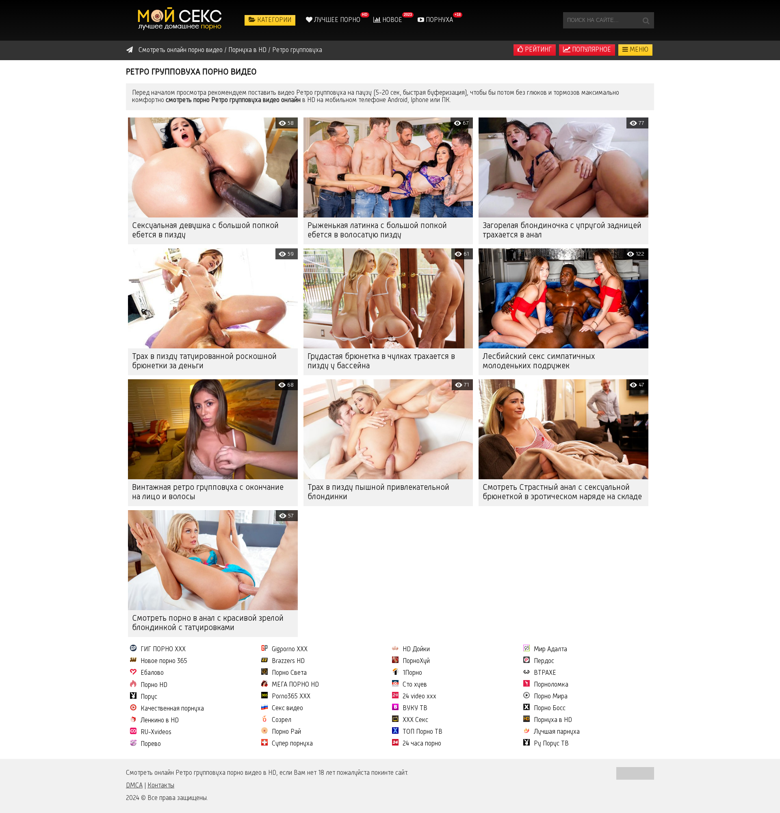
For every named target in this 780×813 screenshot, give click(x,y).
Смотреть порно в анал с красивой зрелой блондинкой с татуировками (208, 623)
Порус (149, 697)
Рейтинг (537, 50)
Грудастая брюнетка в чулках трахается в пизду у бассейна (381, 361)
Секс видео (287, 708)
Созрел (281, 720)
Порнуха (438, 20)
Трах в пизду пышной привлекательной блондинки (378, 492)
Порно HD (154, 685)
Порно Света (289, 673)
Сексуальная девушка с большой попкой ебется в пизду (205, 230)
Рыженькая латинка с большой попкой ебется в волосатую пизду (377, 230)
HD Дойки (416, 649)
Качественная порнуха (172, 709)
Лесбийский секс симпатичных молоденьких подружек (539, 361)
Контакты (160, 786)
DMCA (134, 786)
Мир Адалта (550, 649)
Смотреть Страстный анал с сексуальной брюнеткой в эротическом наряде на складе (562, 492)
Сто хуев (415, 685)
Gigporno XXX (290, 649)
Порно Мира (551, 696)
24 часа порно (422, 744)
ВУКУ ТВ (415, 708)
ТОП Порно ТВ (422, 732)
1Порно (412, 673)
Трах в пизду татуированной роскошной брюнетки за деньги (204, 361)
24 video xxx (419, 696)
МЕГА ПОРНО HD (295, 685)
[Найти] (646, 20)
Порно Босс (550, 708)
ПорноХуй (416, 661)
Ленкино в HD (160, 720)
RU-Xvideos (156, 732)
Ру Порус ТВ (551, 744)
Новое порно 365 (164, 661)
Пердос (544, 661)
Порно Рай (286, 732)
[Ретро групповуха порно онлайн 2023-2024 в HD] (181, 20)
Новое (391, 20)
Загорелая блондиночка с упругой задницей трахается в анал (562, 230)
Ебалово (152, 673)
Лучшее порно (336, 20)
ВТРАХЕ (545, 673)
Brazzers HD (288, 661)
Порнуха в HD (553, 720)
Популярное (590, 50)
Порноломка (551, 685)
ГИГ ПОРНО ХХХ (163, 649)
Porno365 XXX (291, 696)
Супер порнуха (292, 744)
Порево (151, 744)
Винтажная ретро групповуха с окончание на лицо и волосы (208, 492)
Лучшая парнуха (557, 732)
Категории (273, 20)
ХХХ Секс (415, 720)
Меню (638, 50)
